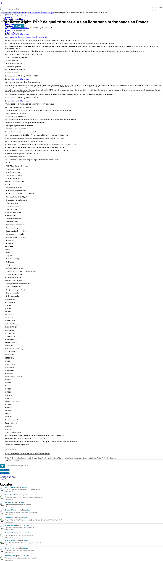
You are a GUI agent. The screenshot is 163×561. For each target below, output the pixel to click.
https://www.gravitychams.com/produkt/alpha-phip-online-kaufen (26, 37)
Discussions (20, 21)
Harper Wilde (10, 540)
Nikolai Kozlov (10, 525)
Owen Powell (10, 487)
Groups (28, 21)
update (24, 487)
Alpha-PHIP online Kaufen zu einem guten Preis (27, 453)
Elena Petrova (10, 548)
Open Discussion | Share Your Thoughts (41, 13)
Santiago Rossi (10, 556)
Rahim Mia (9, 502)
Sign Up (19, 26)
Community (36, 21)
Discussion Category (19, 13)
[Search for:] (77, 9)
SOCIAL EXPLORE (5, 13)
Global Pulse (4, 21)
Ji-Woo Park (9, 517)
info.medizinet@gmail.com (20, 34)
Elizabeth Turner (11, 510)
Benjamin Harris (11, 533)
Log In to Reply (5, 470)
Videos (12, 21)
